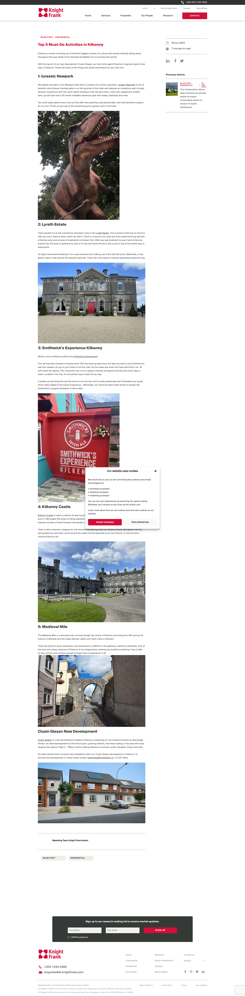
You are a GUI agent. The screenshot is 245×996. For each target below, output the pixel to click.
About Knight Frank (169, 8)
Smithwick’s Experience (85, 357)
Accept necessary (105, 522)
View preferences (140, 522)
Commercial (131, 961)
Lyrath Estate (102, 233)
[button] (155, 471)
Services (105, 15)
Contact (195, 16)
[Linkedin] (203, 971)
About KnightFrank (164, 961)
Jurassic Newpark (126, 85)
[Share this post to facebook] (175, 61)
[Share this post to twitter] (182, 61)
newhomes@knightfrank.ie (100, 758)
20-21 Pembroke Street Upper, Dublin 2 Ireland (70, 985)
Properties (126, 15)
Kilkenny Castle (45, 515)
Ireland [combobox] (145, 8)
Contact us (189, 955)
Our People (147, 15)
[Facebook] (185, 971)
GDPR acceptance (79, 937)
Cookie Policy (167, 985)
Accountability (201, 985)
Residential (131, 966)
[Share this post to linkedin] (168, 61)
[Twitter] (197, 971)
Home (88, 15)
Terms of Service (146, 985)
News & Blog (202, 8)
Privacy (184, 985)
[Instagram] (191, 971)
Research (168, 15)
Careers (186, 8)
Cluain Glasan (45, 740)
